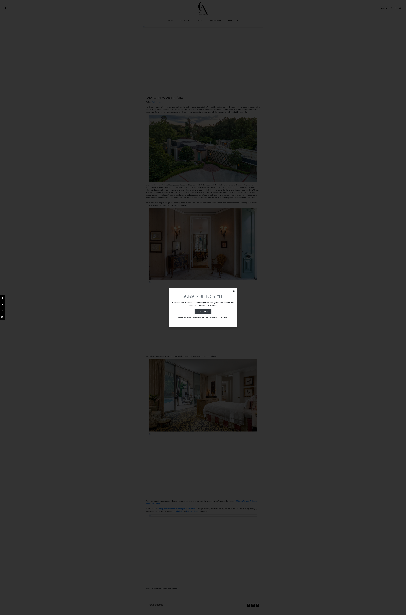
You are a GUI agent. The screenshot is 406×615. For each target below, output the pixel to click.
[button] (234, 291)
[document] (203, 307)
